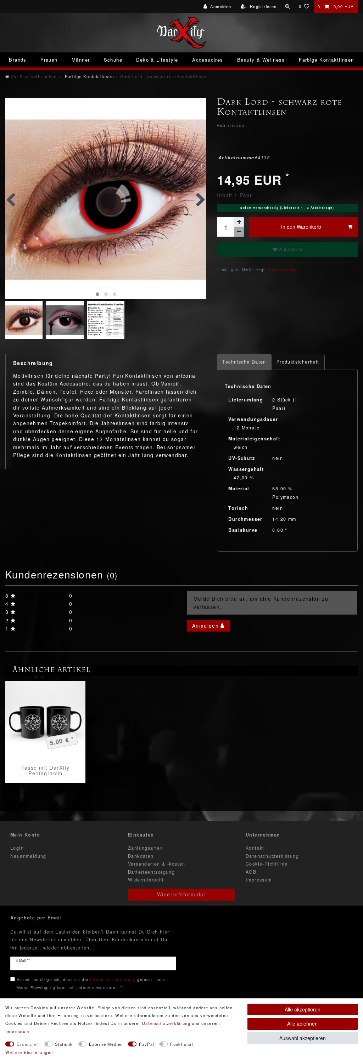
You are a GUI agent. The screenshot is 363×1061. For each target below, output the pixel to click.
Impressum (259, 880)
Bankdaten (141, 856)
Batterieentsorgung (151, 872)
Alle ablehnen (302, 1023)
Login (17, 848)
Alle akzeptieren (302, 1009)
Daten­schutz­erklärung (166, 1023)
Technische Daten (244, 362)
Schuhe (113, 59)
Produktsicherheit (298, 362)
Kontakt (255, 848)
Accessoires (207, 59)
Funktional (181, 1044)
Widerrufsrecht (146, 880)
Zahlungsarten (145, 848)
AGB (251, 872)
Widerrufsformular (181, 894)
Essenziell (28, 1044)
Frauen (48, 59)
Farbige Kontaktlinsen (326, 59)
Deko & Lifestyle (157, 59)
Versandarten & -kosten (156, 864)
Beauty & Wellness (261, 59)
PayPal (146, 1044)
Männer (81, 59)
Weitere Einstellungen (29, 1052)
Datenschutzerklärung (272, 856)
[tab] (244, 362)
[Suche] (288, 6)
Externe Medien (106, 1044)
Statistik (64, 1044)
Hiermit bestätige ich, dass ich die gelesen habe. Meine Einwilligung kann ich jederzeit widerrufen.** (92, 983)
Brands (17, 59)
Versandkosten (282, 269)
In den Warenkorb (301, 226)
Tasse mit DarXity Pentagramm (45, 770)
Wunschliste (289, 249)
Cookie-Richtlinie (267, 864)
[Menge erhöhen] (239, 222)
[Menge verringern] (239, 232)
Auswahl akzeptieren (302, 1038)
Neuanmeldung (28, 856)
